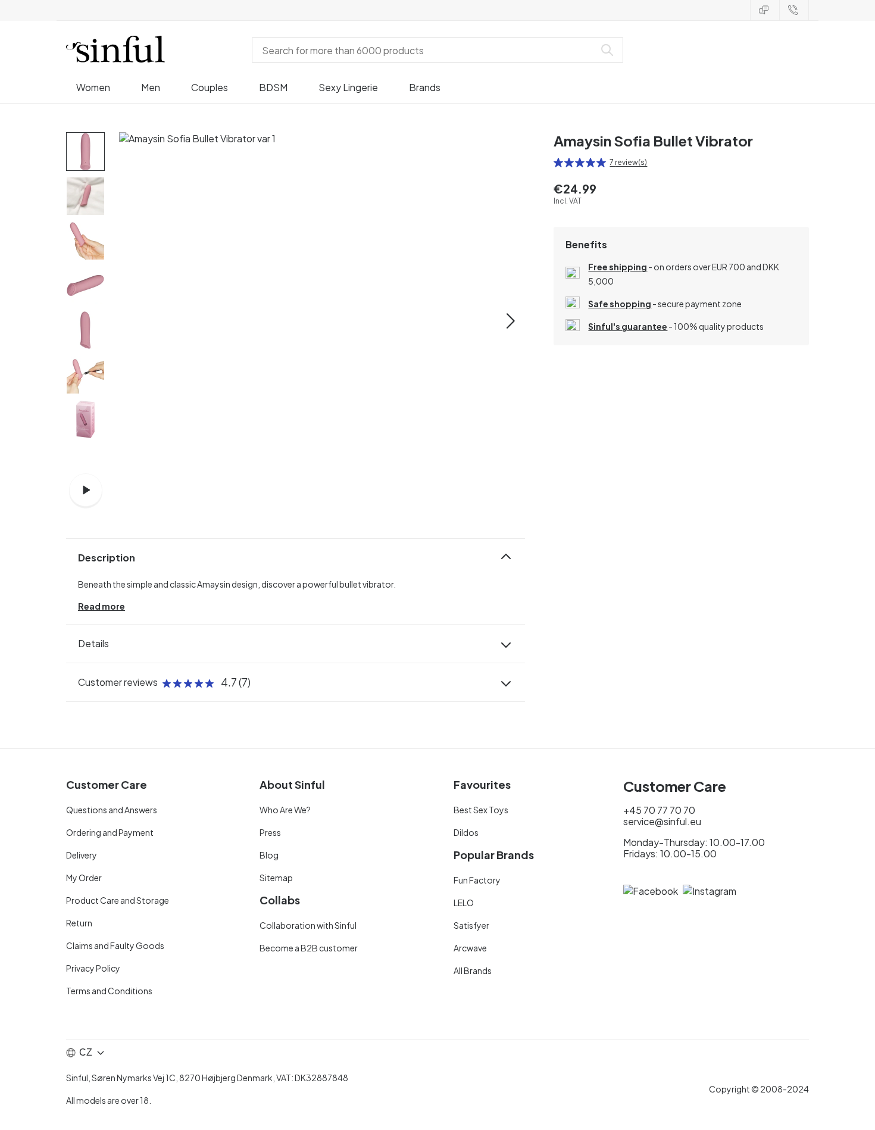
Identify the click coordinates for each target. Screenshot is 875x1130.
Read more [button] (101, 606)
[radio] (558, 162)
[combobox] (425, 50)
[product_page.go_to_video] (85, 490)
